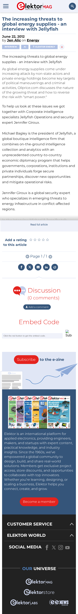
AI (25, 46)
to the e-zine (40, 359)
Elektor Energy (45, 46)
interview (11, 46)
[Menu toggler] (6, 6)
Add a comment (38, 307)
